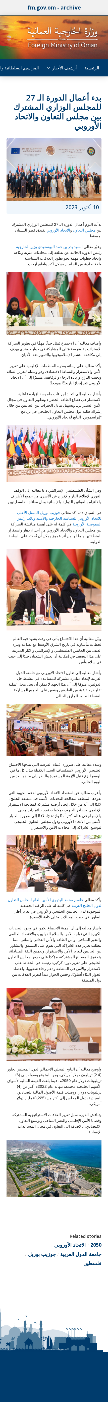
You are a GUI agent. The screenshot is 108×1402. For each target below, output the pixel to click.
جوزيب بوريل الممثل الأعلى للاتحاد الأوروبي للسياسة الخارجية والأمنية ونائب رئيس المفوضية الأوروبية (59, 517)
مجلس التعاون (84, 230)
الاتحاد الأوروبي (58, 230)
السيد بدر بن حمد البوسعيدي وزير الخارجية (50, 246)
